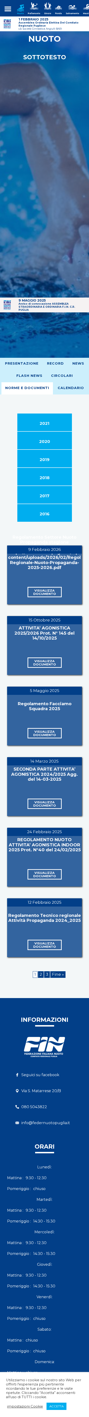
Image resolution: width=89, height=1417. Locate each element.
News (78, 363)
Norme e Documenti (27, 388)
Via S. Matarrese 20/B (41, 1091)
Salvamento (72, 13)
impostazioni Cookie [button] (25, 1406)
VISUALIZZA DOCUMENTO (44, 592)
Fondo (58, 13)
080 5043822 (34, 1107)
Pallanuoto (34, 13)
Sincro (47, 13)
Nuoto (20, 13)
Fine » (58, 974)
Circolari (62, 376)
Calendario (71, 388)
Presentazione (21, 363)
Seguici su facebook (40, 1075)
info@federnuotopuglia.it (45, 1123)
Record (55, 363)
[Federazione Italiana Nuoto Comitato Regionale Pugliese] (44, 1051)
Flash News (29, 376)
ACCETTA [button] (56, 1406)
